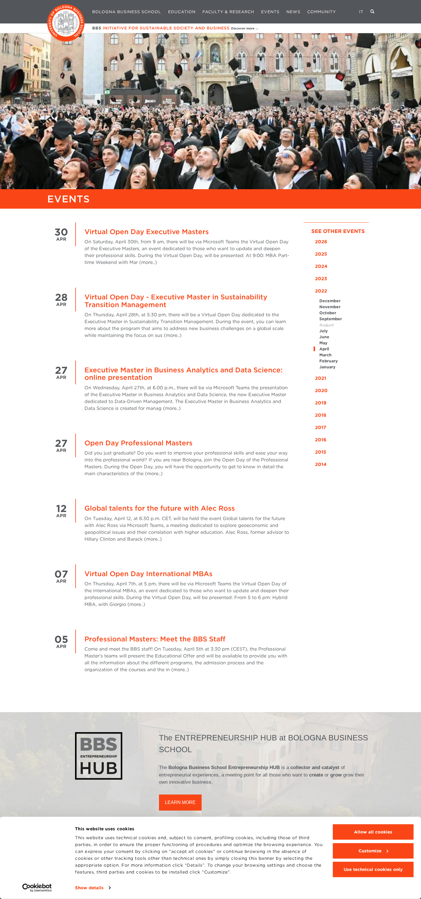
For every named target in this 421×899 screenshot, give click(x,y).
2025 (321, 254)
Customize (370, 850)
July (323, 331)
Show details (89, 887)
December (330, 301)
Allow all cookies (373, 832)
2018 (320, 415)
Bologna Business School (126, 11)
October (327, 313)
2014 (320, 464)
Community (321, 11)
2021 (320, 378)
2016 (320, 439)
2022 (321, 291)
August (326, 325)
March (325, 355)
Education (182, 11)
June (324, 337)
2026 (321, 241)
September (330, 319)
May (323, 343)
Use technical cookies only (373, 869)
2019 (320, 403)
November (330, 307)
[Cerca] (372, 11)
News (293, 11)
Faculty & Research (228, 11)
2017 (320, 427)
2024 (321, 266)
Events (270, 11)
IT (361, 11)
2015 (320, 452)
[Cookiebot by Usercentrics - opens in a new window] (37, 888)
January (327, 367)
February (328, 361)
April (324, 349)
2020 (321, 390)
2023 (321, 278)
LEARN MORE (180, 802)
